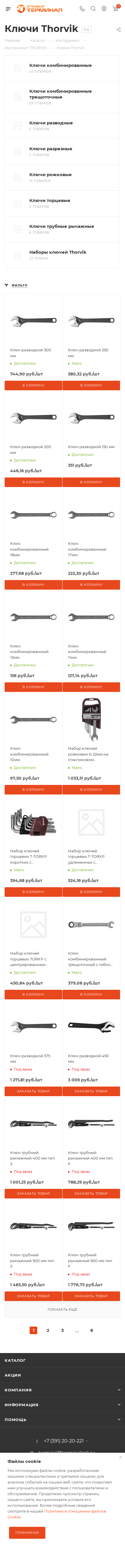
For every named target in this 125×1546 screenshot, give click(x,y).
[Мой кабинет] (104, 9)
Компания (18, 1390)
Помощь (15, 1419)
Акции (13, 1375)
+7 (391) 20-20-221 (64, 1441)
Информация (22, 1404)
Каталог (15, 1360)
